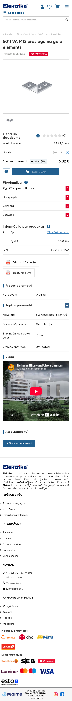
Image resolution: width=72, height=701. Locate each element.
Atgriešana (9, 623)
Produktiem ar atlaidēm (15, 515)
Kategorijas (16, 12)
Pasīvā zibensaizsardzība (49, 34)
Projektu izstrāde (12, 544)
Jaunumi (7, 538)
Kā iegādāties (10, 606)
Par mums (8, 532)
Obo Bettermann (58, 232)
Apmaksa (7, 612)
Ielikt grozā (39, 172)
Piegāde (7, 617)
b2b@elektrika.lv (14, 588)
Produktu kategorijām (14, 503)
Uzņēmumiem (10, 556)
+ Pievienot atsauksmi (19, 443)
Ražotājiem (9, 509)
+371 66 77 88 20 (13, 583)
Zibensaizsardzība (25, 34)
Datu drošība (9, 550)
